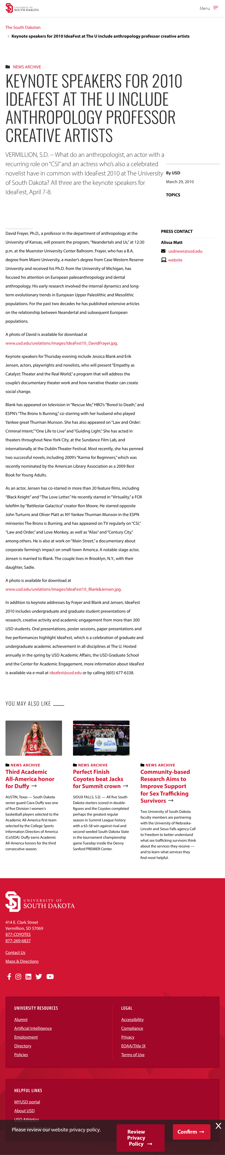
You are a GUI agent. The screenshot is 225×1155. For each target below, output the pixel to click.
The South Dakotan (23, 27)
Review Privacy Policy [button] (136, 1137)
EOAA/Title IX (133, 1046)
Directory (22, 1046)
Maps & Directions (21, 961)
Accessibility (132, 1019)
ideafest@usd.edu (65, 673)
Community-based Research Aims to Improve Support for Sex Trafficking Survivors (165, 786)
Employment (26, 1037)
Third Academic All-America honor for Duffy (29, 779)
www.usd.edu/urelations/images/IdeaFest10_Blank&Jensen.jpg (63, 589)
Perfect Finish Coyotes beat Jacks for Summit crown (98, 779)
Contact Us (15, 952)
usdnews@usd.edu (185, 251)
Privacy (127, 1037)
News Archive (27, 67)
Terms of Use (133, 1055)
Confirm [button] (187, 1131)
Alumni (20, 1019)
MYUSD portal (27, 1102)
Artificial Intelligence (33, 1028)
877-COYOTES (18, 934)
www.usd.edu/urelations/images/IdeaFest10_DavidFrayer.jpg (61, 343)
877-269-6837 (18, 941)
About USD (24, 1111)
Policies (21, 1055)
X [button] (218, 1126)
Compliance (132, 1028)
